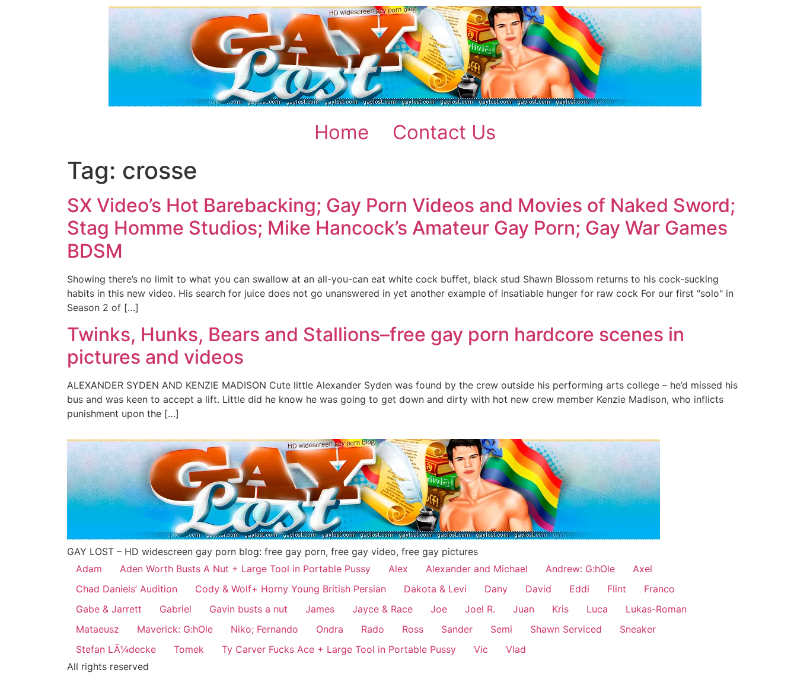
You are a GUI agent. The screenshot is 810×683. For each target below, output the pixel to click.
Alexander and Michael (477, 569)
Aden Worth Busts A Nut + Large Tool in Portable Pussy (245, 569)
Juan (523, 609)
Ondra (329, 629)
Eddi (579, 589)
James (319, 609)
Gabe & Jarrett (109, 609)
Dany (496, 589)
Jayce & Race (382, 609)
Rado (372, 629)
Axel (642, 569)
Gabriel (176, 609)
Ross (412, 629)
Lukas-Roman (656, 609)
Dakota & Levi (435, 589)
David (538, 589)
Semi (501, 629)
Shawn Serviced (566, 629)
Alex (398, 569)
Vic (481, 649)
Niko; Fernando (264, 629)
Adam (89, 569)
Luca (597, 609)
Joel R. (480, 609)
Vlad (516, 649)
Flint (616, 589)
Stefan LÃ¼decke (116, 649)
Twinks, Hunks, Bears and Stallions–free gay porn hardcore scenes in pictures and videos (375, 345)
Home (341, 132)
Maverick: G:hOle (175, 629)
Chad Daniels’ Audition (126, 589)
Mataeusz (97, 629)
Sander (457, 629)
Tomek (189, 649)
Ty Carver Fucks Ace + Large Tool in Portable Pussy (339, 649)
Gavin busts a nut (248, 609)
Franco (659, 589)
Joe (438, 609)
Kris (560, 609)
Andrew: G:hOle (580, 569)
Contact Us (444, 132)
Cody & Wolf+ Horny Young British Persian (290, 589)
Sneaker (638, 629)
